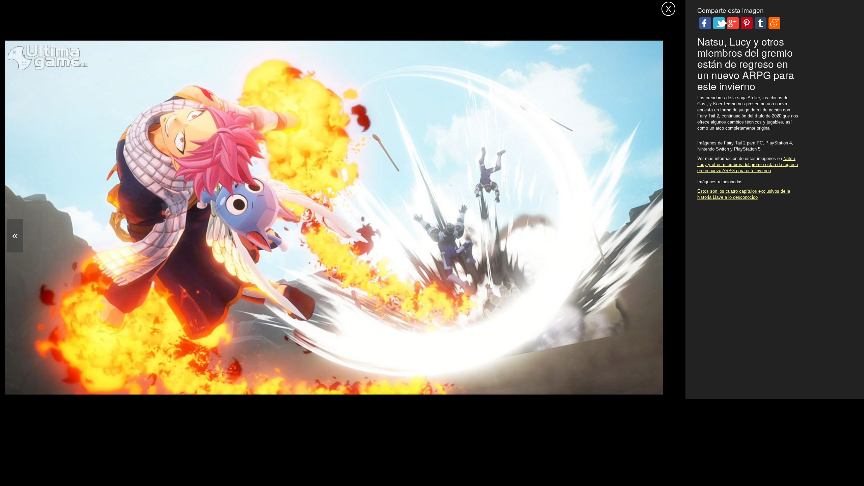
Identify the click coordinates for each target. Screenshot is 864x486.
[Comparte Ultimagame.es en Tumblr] (760, 23)
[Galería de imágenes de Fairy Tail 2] (280, 378)
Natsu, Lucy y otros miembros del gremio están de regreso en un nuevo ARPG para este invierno (747, 164)
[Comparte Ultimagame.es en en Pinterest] (747, 23)
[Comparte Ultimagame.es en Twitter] (719, 23)
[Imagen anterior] (15, 235)
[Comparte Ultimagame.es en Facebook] (705, 23)
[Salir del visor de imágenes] (668, 9)
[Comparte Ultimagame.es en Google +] (733, 23)
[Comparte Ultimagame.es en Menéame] (774, 23)
